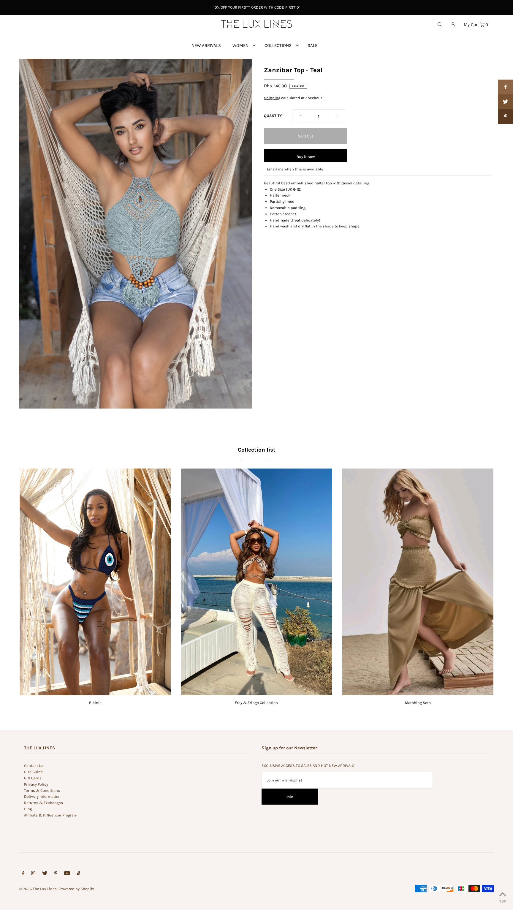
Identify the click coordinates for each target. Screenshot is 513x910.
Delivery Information (42, 796)
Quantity (273, 115)
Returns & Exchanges (43, 802)
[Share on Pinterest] (505, 116)
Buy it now (306, 156)
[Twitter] (44, 874)
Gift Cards (33, 778)
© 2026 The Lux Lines (38, 889)
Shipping (272, 98)
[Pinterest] (55, 874)
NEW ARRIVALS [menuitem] (206, 45)
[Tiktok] (78, 874)
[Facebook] (23, 874)
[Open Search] (440, 24)
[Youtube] (67, 874)
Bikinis (95, 702)
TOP (502, 901)
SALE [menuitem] (312, 45)
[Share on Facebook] (505, 87)
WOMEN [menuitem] (240, 45)
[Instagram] (33, 874)
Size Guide (33, 772)
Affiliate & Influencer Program (50, 815)
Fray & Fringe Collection (256, 702)
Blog (28, 809)
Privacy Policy (36, 784)
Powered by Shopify (77, 889)
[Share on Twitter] (505, 101)
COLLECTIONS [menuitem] (278, 45)
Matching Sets (418, 702)
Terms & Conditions (42, 790)
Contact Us (33, 765)
